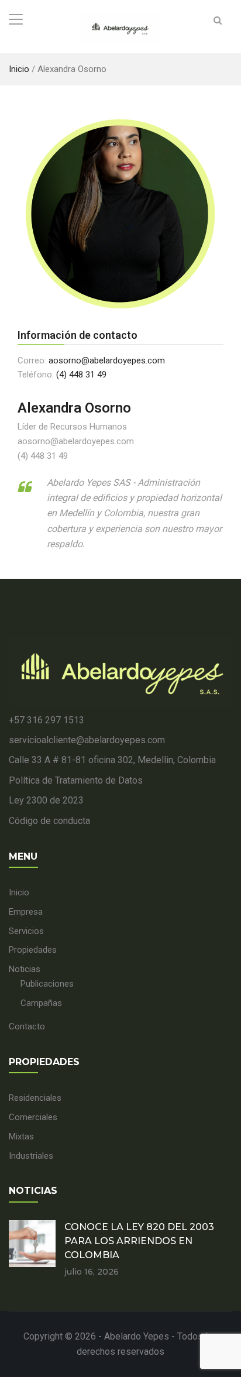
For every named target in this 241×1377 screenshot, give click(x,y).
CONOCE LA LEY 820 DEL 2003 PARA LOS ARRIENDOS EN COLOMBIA (139, 1241)
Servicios (26, 931)
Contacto (27, 1026)
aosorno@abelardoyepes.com (107, 360)
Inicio (19, 69)
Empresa (26, 911)
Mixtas (21, 1136)
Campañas (41, 1003)
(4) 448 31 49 (81, 374)
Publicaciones (47, 983)
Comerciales (33, 1117)
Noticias (24, 969)
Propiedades (33, 950)
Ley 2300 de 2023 (46, 800)
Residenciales (35, 1098)
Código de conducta (49, 820)
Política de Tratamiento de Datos (76, 780)
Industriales (31, 1156)
